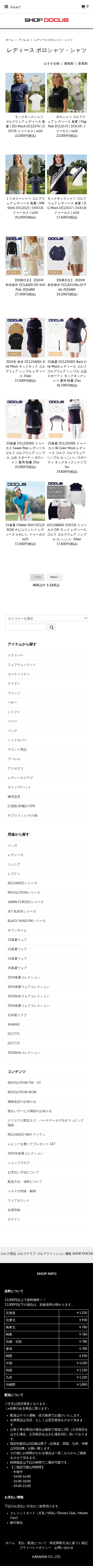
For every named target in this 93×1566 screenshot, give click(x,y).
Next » (54, 577)
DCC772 (14, 1043)
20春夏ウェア (17, 968)
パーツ (12, 721)
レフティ (14, 874)
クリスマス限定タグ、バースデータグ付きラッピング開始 (46, 1123)
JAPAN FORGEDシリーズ (26, 902)
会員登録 (14, 1210)
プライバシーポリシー (35, 1547)
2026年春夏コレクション (25, 1153)
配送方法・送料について (25, 1181)
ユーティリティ (19, 674)
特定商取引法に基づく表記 (69, 1543)
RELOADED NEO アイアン (27, 1134)
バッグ (12, 730)
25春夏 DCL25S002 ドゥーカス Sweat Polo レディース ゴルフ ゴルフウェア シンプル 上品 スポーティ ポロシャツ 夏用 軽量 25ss (25, 453)
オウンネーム (17, 930)
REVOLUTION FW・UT (24, 1083)
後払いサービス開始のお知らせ (30, 1111)
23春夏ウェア (17, 939)
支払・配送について (32, 1543)
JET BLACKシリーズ (22, 911)
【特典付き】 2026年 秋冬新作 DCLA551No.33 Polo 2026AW (67, 285)
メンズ (12, 845)
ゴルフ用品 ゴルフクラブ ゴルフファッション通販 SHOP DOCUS (46, 1253)
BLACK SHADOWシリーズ (27, 921)
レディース (15, 855)
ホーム (10, 40)
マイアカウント (19, 1200)
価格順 (69, 63)
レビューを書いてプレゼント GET (32, 1144)
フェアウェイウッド (22, 664)
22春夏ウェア (17, 949)
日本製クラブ (17, 1015)
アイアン (14, 683)
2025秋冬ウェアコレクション (29, 996)
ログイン (14, 1219)
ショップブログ (19, 1163)
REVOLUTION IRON (22, 1092)
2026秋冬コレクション (24, 1052)
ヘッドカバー (17, 740)
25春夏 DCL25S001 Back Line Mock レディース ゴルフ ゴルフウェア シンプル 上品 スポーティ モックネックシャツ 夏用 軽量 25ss (67, 371)
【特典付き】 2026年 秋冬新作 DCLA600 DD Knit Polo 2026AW (25, 285)
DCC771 (14, 1034)
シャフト (14, 712)
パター (12, 702)
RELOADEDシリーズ (22, 883)
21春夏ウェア (17, 958)
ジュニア (14, 864)
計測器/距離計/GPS (21, 806)
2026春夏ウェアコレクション (29, 1005)
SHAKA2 (14, 1024)
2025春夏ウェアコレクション (29, 987)
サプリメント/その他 (22, 815)
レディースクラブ (20, 778)
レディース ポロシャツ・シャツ (53, 40)
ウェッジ (14, 693)
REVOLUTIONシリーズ (24, 892)
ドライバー (15, 655)
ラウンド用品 (17, 749)
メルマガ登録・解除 (22, 1191)
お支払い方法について (23, 1172)
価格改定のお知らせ (22, 1101)
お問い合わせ (63, 1547)
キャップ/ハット (19, 787)
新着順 (83, 63)
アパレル (24, 40)
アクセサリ (15, 768)
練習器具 (14, 796)
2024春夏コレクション (24, 977)
